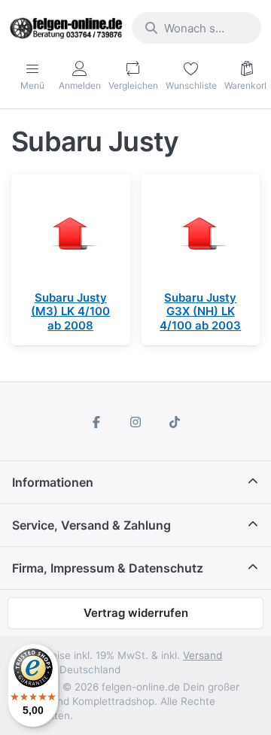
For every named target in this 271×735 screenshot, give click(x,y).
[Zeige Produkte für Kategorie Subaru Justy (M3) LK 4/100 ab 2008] (70, 234)
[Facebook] (97, 422)
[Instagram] (135, 422)
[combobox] (196, 28)
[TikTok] (174, 422)
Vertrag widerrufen (136, 613)
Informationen (52, 482)
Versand (202, 655)
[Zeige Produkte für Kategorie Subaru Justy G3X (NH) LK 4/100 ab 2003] (201, 234)
